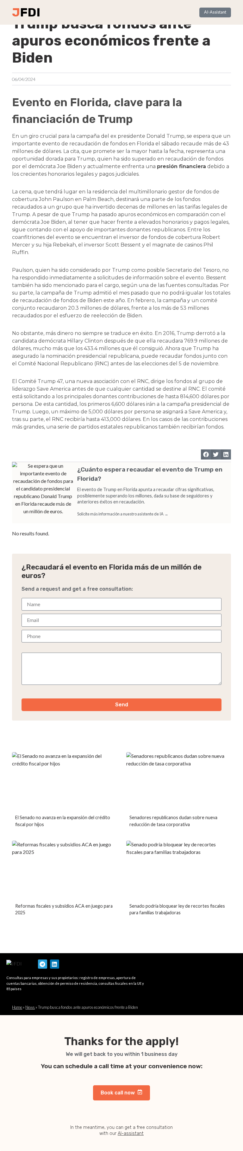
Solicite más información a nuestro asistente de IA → (122, 513)
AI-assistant (131, 1133)
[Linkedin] (54, 964)
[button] (206, 454)
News (30, 1007)
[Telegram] (42, 964)
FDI (30, 12)
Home (17, 1007)
